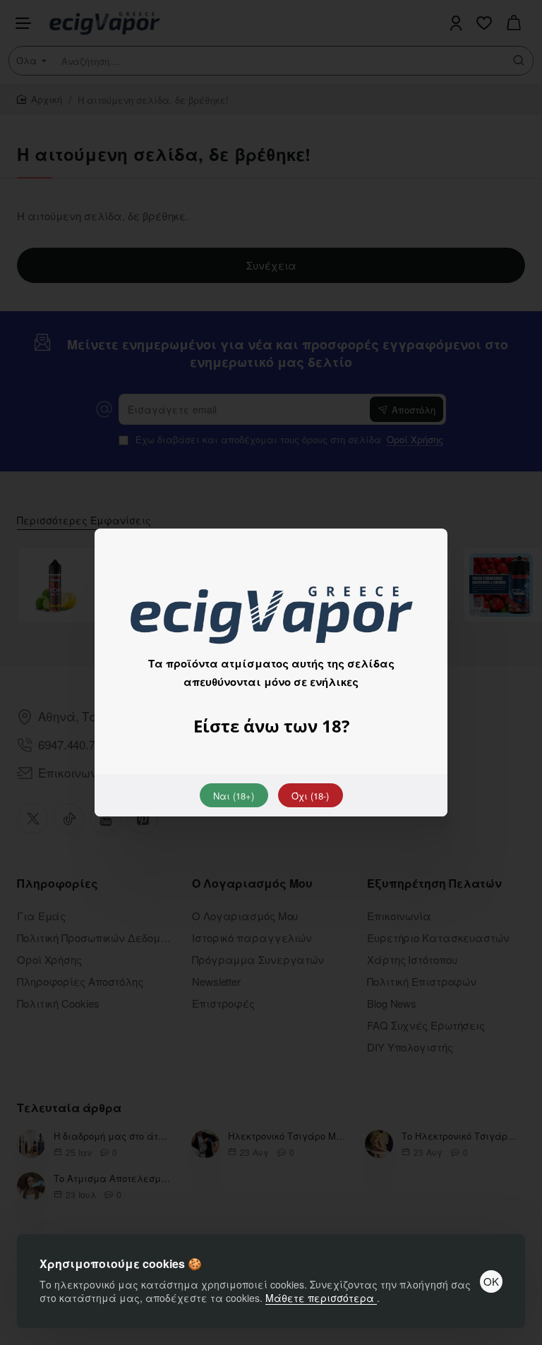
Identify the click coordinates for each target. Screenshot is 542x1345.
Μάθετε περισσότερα (321, 1298)
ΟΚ (491, 1281)
